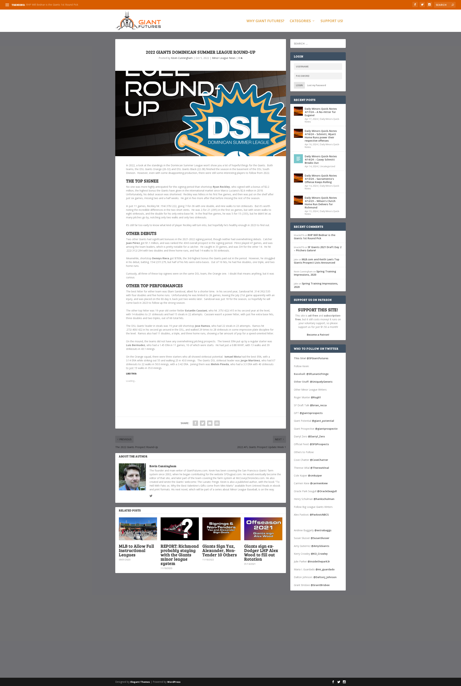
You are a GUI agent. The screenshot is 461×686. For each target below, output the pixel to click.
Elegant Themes (140, 681)
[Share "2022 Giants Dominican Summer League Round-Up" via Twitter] (202, 423)
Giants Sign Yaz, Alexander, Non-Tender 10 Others (219, 550)
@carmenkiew (319, 483)
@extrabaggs (322, 530)
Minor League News (224, 58)
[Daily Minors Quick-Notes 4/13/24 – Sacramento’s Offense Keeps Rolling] (298, 177)
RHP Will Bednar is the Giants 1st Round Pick (52, 4)
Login (299, 85)
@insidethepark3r (319, 561)
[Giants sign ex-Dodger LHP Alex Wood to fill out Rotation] (263, 528)
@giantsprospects (311, 413)
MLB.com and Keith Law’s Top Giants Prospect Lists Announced (316, 261)
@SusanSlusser (320, 538)
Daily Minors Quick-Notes (322, 120)
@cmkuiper (315, 475)
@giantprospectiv (326, 428)
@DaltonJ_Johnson (325, 577)
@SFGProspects (319, 444)
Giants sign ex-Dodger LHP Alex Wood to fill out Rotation (261, 552)
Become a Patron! (318, 334)
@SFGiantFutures (317, 358)
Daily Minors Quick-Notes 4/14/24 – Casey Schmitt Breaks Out (321, 159)
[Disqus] (200, 629)
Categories (300, 21)
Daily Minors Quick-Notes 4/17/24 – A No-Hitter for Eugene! (321, 112)
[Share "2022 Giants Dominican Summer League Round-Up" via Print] (217, 423)
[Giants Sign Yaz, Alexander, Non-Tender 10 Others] (221, 528)
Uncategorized (327, 166)
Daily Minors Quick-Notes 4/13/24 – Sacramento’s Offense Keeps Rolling (321, 179)
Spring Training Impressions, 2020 (315, 273)
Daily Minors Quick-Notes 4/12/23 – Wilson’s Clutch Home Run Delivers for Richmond (321, 202)
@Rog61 (316, 397)
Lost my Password (316, 85)
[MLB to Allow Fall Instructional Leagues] (138, 528)
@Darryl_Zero (316, 436)
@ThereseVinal (319, 467)
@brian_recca (318, 405)
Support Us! (332, 21)
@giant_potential (323, 420)
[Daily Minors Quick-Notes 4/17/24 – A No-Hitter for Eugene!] (298, 111)
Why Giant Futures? (265, 21)
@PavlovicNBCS (319, 514)
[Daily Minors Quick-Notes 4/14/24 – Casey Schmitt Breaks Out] (298, 158)
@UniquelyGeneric (321, 381)
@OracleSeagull (327, 491)
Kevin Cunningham (182, 58)
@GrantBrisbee (320, 585)
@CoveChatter (319, 460)
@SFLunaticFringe (317, 374)
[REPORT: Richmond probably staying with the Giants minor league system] (180, 528)
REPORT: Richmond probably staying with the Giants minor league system (180, 554)
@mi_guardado (325, 569)
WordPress (173, 681)
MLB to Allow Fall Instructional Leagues (136, 550)
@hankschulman (324, 499)
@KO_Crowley (319, 553)
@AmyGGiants (320, 546)
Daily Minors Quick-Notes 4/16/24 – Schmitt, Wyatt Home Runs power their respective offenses (321, 135)
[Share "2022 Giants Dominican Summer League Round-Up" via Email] (209, 423)
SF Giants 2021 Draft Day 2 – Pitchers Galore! (317, 248)
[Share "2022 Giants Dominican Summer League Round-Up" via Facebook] (195, 423)
